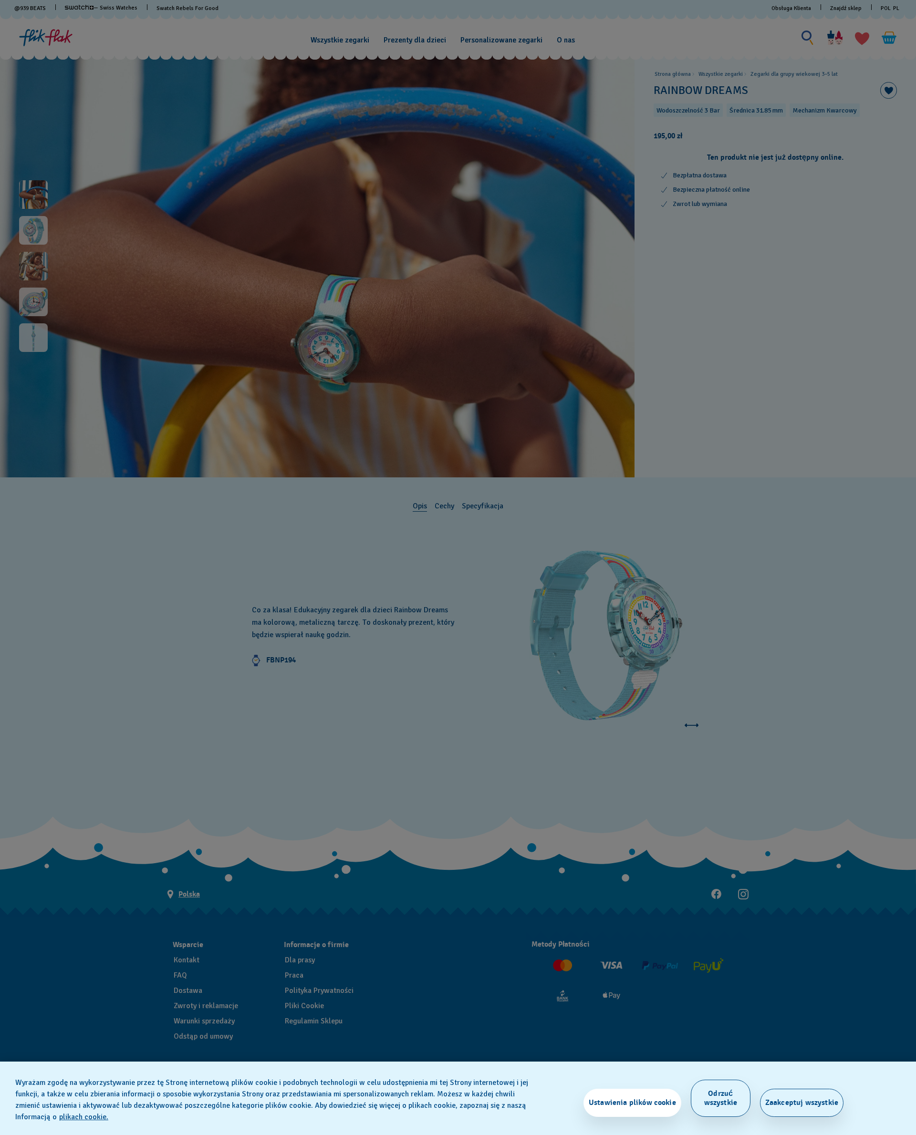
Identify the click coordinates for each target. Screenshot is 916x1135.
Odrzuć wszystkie (720, 1098)
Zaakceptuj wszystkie (801, 1102)
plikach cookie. (83, 1117)
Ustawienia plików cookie (632, 1102)
